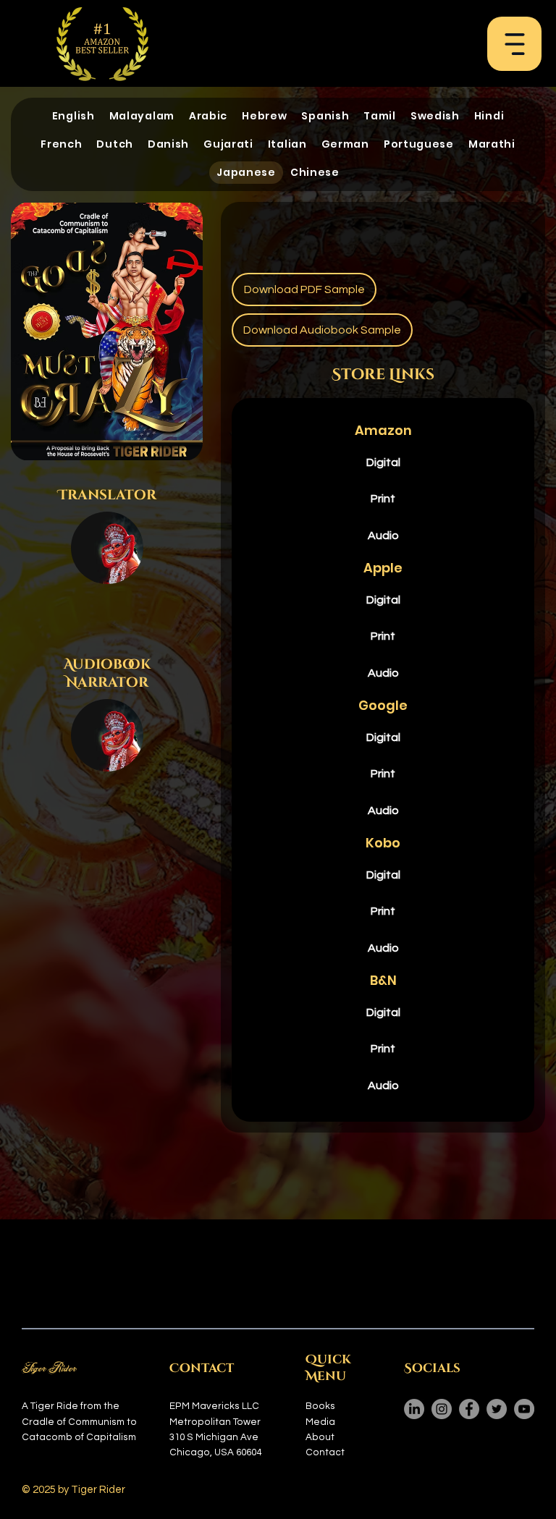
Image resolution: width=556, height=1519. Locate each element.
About (320, 1437)
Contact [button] (325, 1452)
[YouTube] (524, 1409)
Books (320, 1406)
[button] (515, 44)
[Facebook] (469, 1409)
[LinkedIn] (414, 1409)
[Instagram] (441, 1409)
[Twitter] (496, 1409)
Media (320, 1422)
